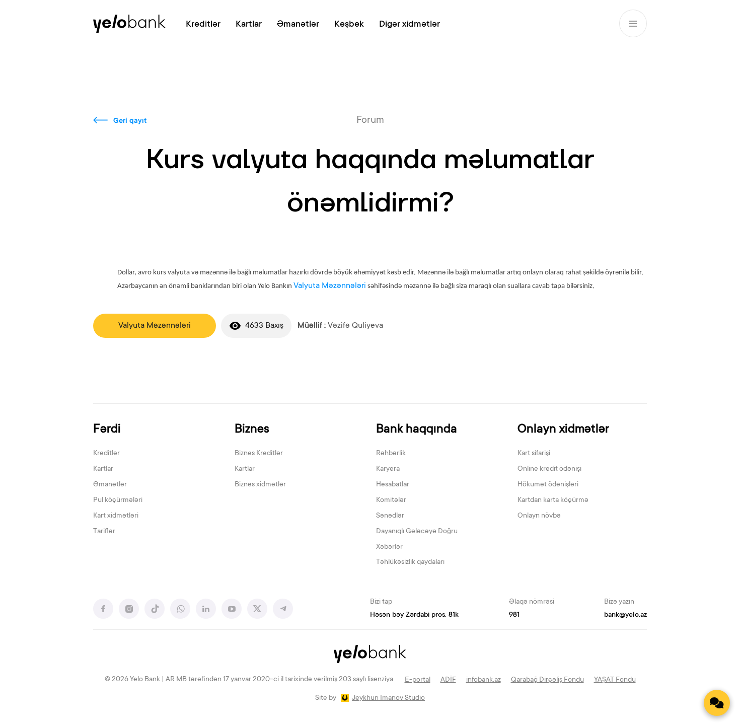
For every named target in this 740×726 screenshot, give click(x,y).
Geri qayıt (130, 121)
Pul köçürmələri (117, 500)
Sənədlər (390, 516)
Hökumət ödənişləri (547, 485)
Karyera (388, 469)
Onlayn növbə (539, 516)
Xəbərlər (389, 547)
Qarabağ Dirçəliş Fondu (547, 680)
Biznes (252, 430)
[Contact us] (717, 703)
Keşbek (349, 25)
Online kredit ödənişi (549, 469)
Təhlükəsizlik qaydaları (410, 562)
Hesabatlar (392, 485)
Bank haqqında (416, 430)
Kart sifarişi (533, 454)
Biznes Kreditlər (259, 454)
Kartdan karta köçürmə (552, 500)
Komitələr (391, 500)
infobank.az (483, 680)
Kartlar (249, 25)
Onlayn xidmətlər (563, 430)
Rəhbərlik (391, 454)
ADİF (448, 680)
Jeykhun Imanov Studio (388, 698)
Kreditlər (203, 25)
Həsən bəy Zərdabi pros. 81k (414, 615)
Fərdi (107, 430)
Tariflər (104, 532)
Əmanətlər (298, 25)
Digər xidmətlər (409, 25)
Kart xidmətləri (115, 516)
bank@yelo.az (625, 615)
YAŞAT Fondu (615, 680)
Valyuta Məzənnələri (329, 286)
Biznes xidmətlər (260, 485)
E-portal (417, 680)
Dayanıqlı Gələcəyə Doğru (417, 532)
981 (514, 615)
